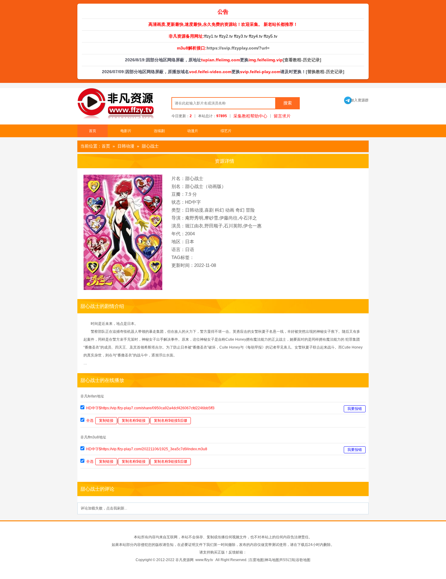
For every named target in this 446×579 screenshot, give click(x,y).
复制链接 (106, 420)
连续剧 (159, 131)
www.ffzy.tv (204, 560)
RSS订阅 (287, 560)
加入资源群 (356, 100)
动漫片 (192, 131)
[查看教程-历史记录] (302, 59)
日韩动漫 (125, 146)
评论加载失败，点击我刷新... (104, 508)
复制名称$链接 (134, 420)
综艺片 (226, 131)
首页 (92, 131)
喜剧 (209, 210)
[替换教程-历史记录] (325, 71)
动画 (229, 210)
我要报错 (354, 409)
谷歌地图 (303, 560)
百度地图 (256, 560)
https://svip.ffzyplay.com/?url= (238, 48)
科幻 (219, 210)
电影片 (125, 131)
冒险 (250, 210)
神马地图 (272, 560)
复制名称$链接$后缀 (170, 420)
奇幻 (240, 210)
